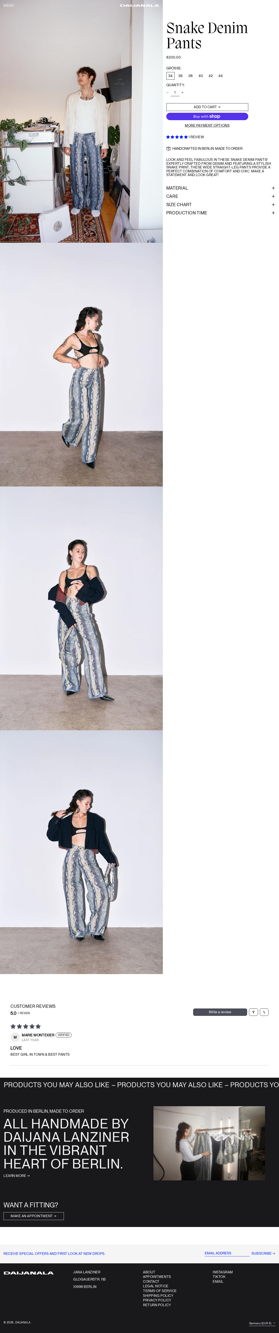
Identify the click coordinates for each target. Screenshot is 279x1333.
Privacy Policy (157, 1300)
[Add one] (182, 92)
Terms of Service (160, 1291)
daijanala (23, 1322)
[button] (269, 5)
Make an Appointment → (34, 1216)
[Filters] (253, 1012)
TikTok (219, 1277)
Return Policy (157, 1305)
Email (218, 1282)
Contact (151, 1281)
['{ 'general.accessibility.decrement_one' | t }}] (168, 92)
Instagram (223, 1272)
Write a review (220, 1012)
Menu (8, 5)
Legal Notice (155, 1286)
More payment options (207, 126)
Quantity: (175, 85)
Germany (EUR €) (260, 1323)
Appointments (157, 1277)
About (149, 1272)
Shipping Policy (158, 1296)
